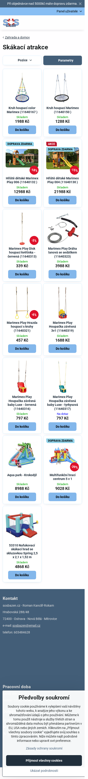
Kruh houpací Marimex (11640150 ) (62, 110)
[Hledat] (57, 22)
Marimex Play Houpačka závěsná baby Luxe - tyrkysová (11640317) (62, 403)
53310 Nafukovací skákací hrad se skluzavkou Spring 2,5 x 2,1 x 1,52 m (22, 551)
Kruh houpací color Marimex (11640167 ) (22, 110)
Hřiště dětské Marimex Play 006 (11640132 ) (22, 180)
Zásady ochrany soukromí (44, 748)
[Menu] (79, 22)
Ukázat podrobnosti (44, 770)
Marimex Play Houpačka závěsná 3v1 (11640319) (62, 326)
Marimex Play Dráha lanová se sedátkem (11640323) (62, 252)
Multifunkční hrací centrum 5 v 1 (63, 477)
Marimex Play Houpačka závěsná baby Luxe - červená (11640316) (22, 403)
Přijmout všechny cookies (44, 760)
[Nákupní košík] (68, 22)
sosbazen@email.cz (26, 625)
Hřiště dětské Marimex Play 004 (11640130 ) (62, 180)
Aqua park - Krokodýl (22, 475)
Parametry (65, 60)
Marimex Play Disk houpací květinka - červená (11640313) (22, 252)
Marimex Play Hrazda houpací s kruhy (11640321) (22, 326)
